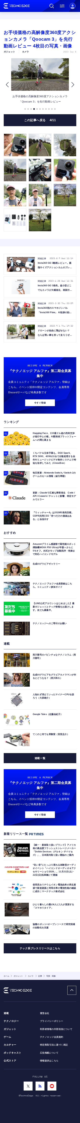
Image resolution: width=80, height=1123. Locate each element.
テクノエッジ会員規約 (51, 1037)
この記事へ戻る (40, 120)
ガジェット (10, 1029)
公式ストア (10, 1060)
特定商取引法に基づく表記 (54, 1044)
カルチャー (10, 1044)
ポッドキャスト (12, 1053)
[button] (7, 84)
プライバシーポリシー (51, 1021)
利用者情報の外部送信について (56, 1029)
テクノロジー (11, 1021)
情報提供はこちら (49, 1060)
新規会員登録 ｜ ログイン (72, 5)
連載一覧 (40, 758)
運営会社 (44, 1013)
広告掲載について (49, 1053)
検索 (51, 5)
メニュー (62, 5)
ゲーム (7, 1037)
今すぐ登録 (40, 402)
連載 (6, 1013)
